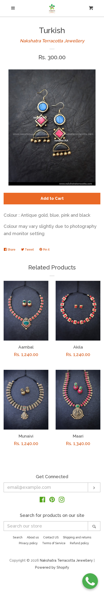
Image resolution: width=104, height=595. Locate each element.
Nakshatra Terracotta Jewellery (52, 40)
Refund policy (79, 543)
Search (17, 537)
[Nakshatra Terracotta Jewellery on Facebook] (42, 500)
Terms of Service (54, 543)
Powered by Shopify (52, 567)
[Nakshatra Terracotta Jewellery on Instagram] (62, 500)
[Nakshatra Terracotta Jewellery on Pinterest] (52, 500)
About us (33, 537)
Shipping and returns (77, 537)
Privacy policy (28, 543)
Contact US (51, 537)
